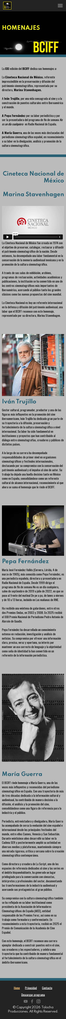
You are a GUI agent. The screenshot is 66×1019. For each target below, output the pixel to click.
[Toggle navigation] (60, 5)
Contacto (47, 987)
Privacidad (31, 987)
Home (17, 987)
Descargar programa (33, 994)
